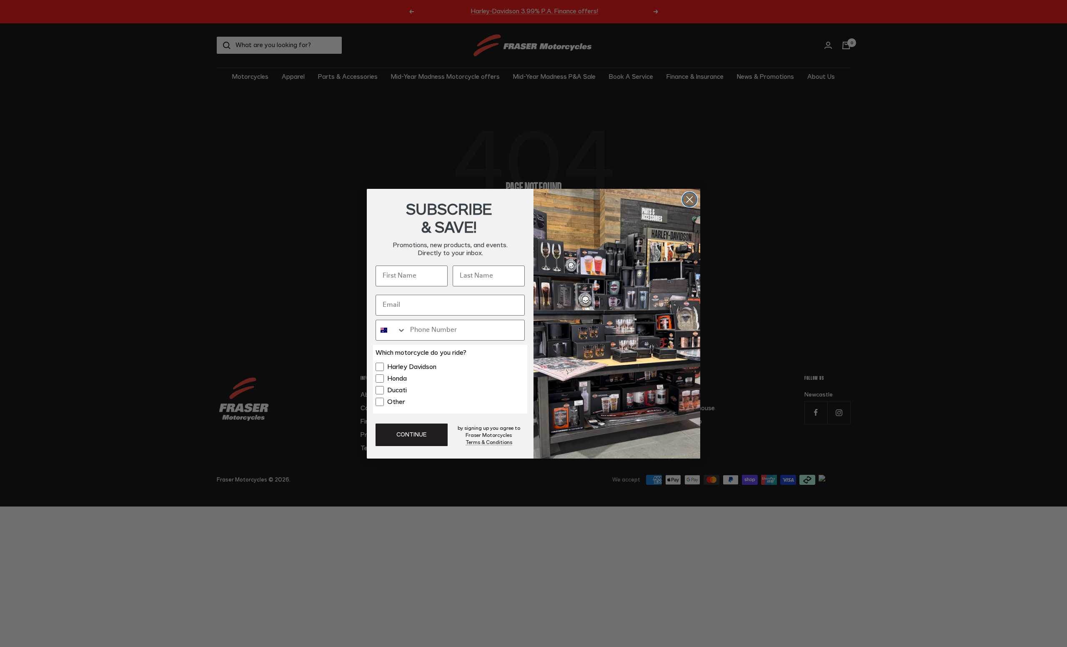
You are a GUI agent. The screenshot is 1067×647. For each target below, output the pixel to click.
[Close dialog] (689, 199)
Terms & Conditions (489, 442)
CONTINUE (411, 435)
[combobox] (391, 330)
